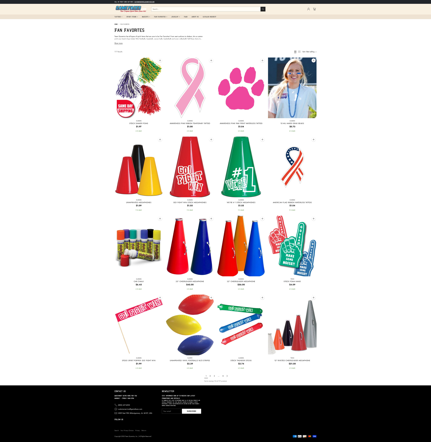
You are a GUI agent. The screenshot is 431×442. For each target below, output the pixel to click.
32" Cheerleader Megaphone (241, 281)
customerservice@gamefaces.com (144, 2)
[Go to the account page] (308, 9)
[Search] (263, 9)
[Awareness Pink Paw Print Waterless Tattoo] (241, 88)
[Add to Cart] (160, 60)
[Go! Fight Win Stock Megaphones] (190, 167)
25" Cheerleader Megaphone (190, 281)
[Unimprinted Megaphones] (138, 167)
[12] (292, 325)
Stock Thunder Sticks (241, 360)
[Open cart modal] (314, 9)
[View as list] (299, 51)
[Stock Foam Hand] (292, 246)
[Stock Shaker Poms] (138, 88)
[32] (241, 246)
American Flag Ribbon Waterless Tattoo (292, 202)
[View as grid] (295, 51)
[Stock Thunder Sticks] (241, 325)
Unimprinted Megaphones (138, 202)
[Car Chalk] (138, 246)
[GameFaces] (131, 9)
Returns (144, 430)
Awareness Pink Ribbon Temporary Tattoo (190, 123)
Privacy (137, 430)
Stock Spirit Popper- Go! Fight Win (139, 360)
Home (116, 24)
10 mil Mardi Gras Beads (292, 123)
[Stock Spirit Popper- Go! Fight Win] (138, 325)
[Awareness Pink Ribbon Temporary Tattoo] (190, 88)
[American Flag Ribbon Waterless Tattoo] (292, 167)
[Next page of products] (227, 376)
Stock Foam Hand (292, 281)
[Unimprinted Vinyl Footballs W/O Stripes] (190, 325)
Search (116, 430)
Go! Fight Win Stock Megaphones (190, 202)
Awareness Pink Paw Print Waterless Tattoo (241, 123)
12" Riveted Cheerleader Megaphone (292, 360)
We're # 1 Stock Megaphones (241, 202)
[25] (190, 246)
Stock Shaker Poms (138, 123)
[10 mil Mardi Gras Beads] (292, 88)
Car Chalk (139, 281)
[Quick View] (160, 65)
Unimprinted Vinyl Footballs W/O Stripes (190, 360)
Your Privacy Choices (127, 430)
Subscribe (191, 411)
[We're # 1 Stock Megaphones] (241, 167)
